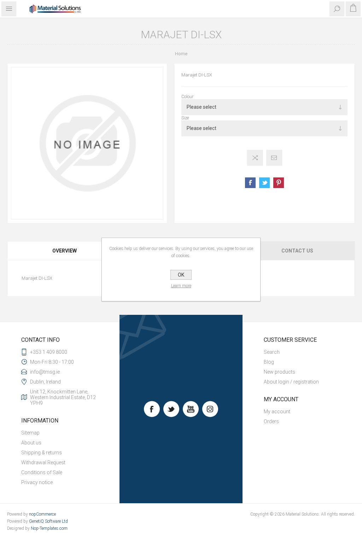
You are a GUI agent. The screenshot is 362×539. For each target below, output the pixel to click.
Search (272, 352)
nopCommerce (42, 514)
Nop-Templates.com (49, 528)
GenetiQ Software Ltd (48, 521)
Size (185, 117)
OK (181, 275)
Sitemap (30, 433)
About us (31, 443)
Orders (271, 421)
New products (279, 372)
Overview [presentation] (64, 251)
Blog (269, 362)
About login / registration (291, 382)
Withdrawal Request (43, 462)
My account (277, 411)
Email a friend (274, 158)
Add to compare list (255, 158)
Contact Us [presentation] (297, 251)
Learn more (181, 285)
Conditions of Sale (41, 472)
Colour (187, 96)
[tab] (65, 250)
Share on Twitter (264, 182)
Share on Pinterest (278, 182)
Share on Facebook (250, 182)
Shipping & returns (41, 452)
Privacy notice (37, 482)
